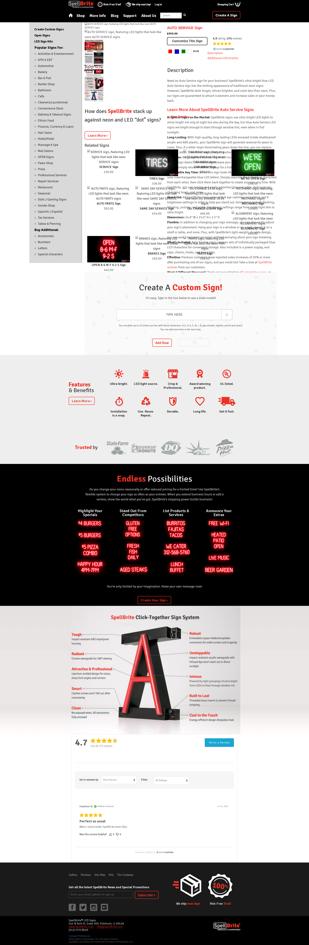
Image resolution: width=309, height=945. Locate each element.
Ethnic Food (46, 120)
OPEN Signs (46, 157)
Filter (144, 779)
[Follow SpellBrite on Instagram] (93, 907)
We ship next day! (141, 4)
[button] (112, 834)
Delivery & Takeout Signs (54, 114)
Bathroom (44, 90)
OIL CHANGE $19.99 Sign (204, 208)
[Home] (71, 15)
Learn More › (98, 135)
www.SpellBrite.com (81, 927)
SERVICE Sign (108, 167)
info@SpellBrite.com (109, 927)
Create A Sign (226, 15)
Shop (81, 15)
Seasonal (44, 193)
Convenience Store (50, 108)
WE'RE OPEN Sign (253, 178)
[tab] (222, 58)
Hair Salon (45, 133)
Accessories (46, 236)
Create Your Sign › (154, 600)
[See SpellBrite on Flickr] (104, 907)
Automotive (46, 66)
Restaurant (45, 187)
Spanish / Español (50, 211)
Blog (114, 15)
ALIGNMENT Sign (253, 228)
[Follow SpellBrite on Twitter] (83, 907)
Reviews (86, 874)
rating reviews (227, 38)
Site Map (99, 874)
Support (129, 15)
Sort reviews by (88, 779)
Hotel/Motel (46, 139)
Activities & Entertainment (56, 54)
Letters (42, 248)
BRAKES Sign (157, 253)
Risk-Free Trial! (112, 4)
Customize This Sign (187, 41)
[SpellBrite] (227, 926)
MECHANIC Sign (253, 203)
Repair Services (48, 181)
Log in (158, 4)
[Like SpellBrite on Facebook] (72, 907)
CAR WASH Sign (205, 167)
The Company (125, 874)
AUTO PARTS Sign (109, 203)
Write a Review (219, 742)
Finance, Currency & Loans (56, 127)
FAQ (111, 874)
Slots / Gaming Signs (52, 199)
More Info (98, 15)
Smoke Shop (46, 205)
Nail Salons (45, 151)
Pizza (41, 169)
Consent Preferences (79, 936)
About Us (148, 15)
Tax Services (46, 218)
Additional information (223, 58)
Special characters (50, 254)
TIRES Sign (156, 178)
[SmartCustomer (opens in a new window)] (223, 48)
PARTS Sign (205, 253)
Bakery (42, 72)
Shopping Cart (227, 4)
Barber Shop (46, 84)
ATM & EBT (45, 60)
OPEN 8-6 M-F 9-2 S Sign (109, 265)
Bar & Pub (44, 78)
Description (215, 53)
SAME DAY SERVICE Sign (157, 208)
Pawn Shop (45, 163)
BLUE (196, 51)
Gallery (73, 874)
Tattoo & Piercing (49, 224)
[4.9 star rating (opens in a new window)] (222, 43)
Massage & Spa (48, 145)
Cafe (41, 96)
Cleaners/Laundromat (53, 102)
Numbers (44, 242)
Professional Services (52, 175)
